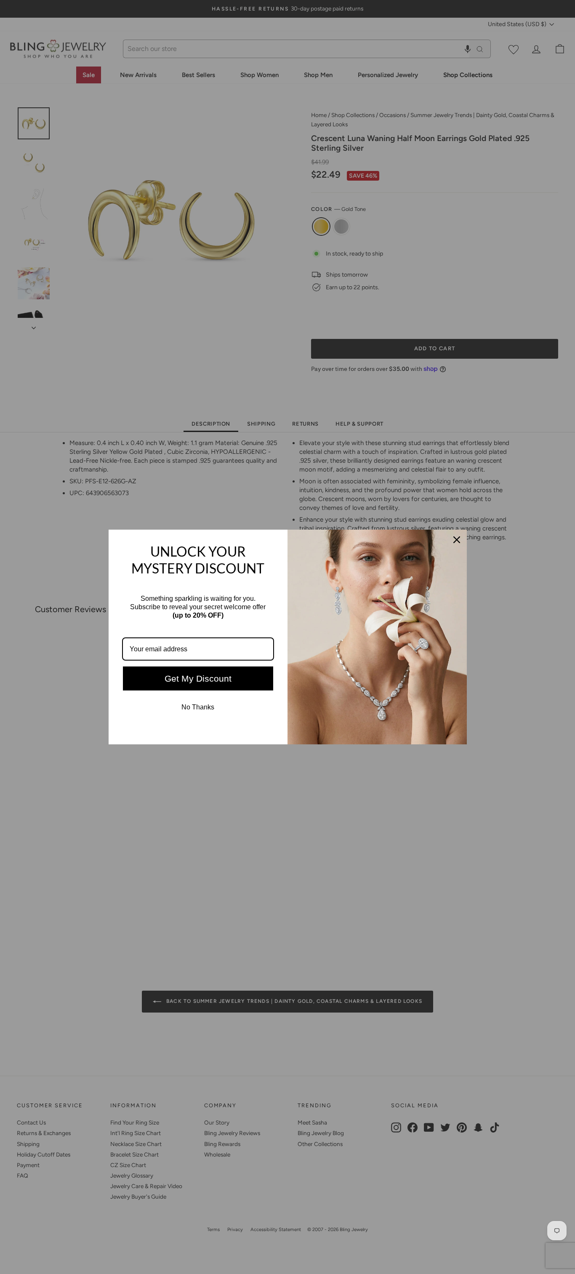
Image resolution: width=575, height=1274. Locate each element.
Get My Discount (198, 678)
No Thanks (197, 707)
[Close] (457, 540)
